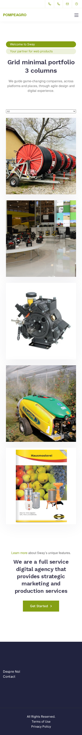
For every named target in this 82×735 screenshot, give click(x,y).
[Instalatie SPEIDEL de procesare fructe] (41, 486)
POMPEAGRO (14, 14)
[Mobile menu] (76, 15)
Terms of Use (41, 721)
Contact (9, 676)
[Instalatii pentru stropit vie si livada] (41, 403)
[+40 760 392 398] (59, 4)
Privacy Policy (41, 726)
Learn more (19, 552)
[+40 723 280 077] (50, 4)
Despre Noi (11, 671)
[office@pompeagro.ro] (70, 4)
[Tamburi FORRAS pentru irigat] (41, 156)
